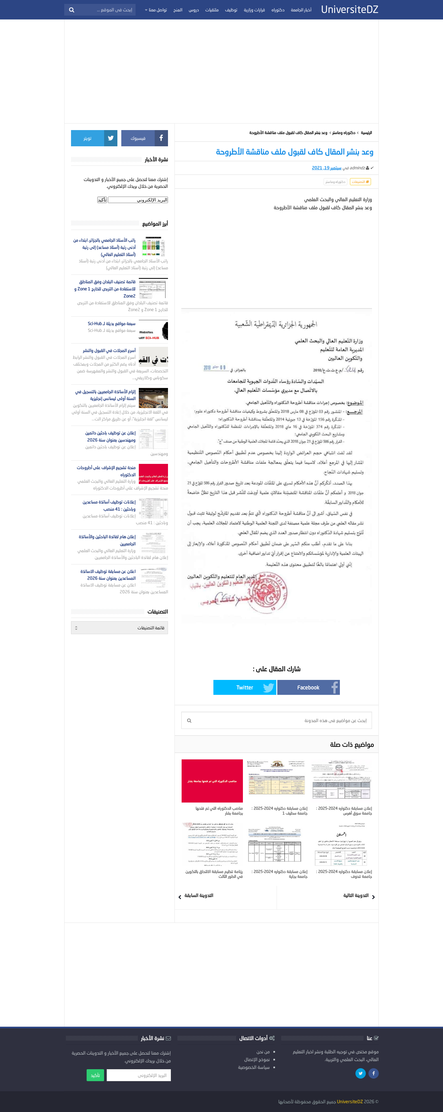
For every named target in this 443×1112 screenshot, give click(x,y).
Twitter (244, 687)
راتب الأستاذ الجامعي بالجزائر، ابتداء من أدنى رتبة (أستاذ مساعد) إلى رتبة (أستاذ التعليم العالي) (104, 247)
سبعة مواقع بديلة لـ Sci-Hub (112, 323)
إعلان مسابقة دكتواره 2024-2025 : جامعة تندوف (344, 874)
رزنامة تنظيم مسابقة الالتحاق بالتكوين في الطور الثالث (214, 874)
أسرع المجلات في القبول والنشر (109, 350)
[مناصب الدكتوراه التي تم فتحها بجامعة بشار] (212, 780)
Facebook (308, 687)
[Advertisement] (221, 71)
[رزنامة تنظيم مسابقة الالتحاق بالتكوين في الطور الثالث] (212, 844)
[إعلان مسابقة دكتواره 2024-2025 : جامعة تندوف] (341, 844)
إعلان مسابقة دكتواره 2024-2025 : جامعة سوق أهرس (344, 811)
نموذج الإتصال (257, 1059)
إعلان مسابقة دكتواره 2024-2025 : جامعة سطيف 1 (279, 811)
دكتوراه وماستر (343, 132)
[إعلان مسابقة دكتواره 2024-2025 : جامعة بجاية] (276, 844)
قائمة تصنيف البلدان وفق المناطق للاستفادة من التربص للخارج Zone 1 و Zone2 (105, 288)
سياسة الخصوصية (254, 1067)
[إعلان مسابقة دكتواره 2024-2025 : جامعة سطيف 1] (276, 780)
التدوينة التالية (356, 895)
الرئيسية (366, 132)
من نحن (263, 1051)
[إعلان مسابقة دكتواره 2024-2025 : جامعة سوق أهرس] (341, 780)
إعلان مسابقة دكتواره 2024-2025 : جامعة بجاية (279, 874)
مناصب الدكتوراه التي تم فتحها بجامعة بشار (219, 811)
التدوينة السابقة (199, 895)
